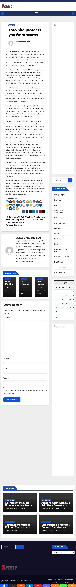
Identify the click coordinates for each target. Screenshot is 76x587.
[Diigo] (27, 205)
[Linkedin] (17, 201)
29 (73, 308)
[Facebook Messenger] (20, 205)
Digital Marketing (60, 223)
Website (6, 378)
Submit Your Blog (69, 583)
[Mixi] (30, 205)
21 (70, 304)
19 (63, 304)
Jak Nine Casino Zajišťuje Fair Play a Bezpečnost (55, 504)
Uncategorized (59, 272)
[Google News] (13, 208)
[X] (10, 201)
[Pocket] (34, 205)
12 (63, 300)
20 (66, 304)
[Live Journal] (7, 208)
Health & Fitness (57, 583)
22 (73, 304)
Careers (57, 205)
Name (6, 359)
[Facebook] (7, 201)
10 (56, 300)
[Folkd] (13, 205)
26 (63, 308)
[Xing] (37, 201)
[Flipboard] (40, 201)
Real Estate (58, 262)
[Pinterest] (20, 201)
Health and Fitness (61, 239)
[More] (17, 208)
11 (59, 300)
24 (56, 308)
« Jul (56, 318)
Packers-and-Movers (61, 257)
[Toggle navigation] (36, 13)
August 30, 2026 (12, 508)
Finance (57, 233)
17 (56, 304)
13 (66, 300)
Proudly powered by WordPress (10, 580)
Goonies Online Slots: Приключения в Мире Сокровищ (18, 505)
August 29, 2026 (48, 508)
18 (59, 304)
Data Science (59, 218)
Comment (7, 318)
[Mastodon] (23, 201)
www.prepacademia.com (24, 262)
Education (58, 228)
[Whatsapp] (30, 201)
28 (70, 308)
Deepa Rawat (24, 508)
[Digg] (40, 205)
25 (59, 308)
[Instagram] (34, 201)
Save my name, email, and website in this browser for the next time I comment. (25, 392)
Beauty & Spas (59, 195)
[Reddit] (13, 201)
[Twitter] (37, 205)
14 (70, 300)
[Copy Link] (7, 205)
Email (6, 368)
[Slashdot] (10, 208)
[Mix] (27, 201)
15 (73, 300)
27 (66, 308)
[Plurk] (23, 205)
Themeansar (5, 582)
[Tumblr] (17, 205)
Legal (56, 244)
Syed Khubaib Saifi (24, 41)
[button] (69, 13)
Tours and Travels (60, 267)
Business (11, 25)
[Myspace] (10, 205)
